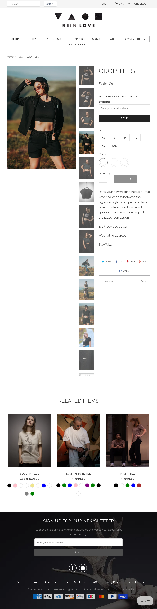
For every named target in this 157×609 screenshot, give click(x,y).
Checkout (141, 3)
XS (103, 137)
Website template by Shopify (117, 589)
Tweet (108, 261)
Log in (106, 3)
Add (144, 261)
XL (103, 145)
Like (121, 261)
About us (54, 39)
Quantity (104, 173)
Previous (107, 281)
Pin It (132, 261)
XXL (114, 145)
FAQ (111, 39)
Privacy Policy (134, 39)
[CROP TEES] (41, 117)
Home (34, 39)
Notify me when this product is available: (118, 99)
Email (125, 270)
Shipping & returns (85, 39)
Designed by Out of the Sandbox (81, 589)
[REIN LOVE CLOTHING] (78, 21)
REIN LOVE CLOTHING (49, 589)
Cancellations (78, 44)
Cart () (124, 3)
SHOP (15, 39)
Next (144, 281)
